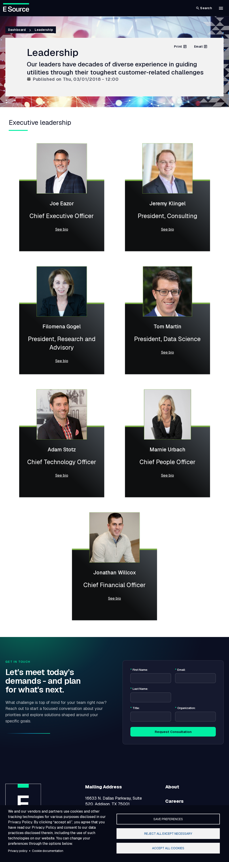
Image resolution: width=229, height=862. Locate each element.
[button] (221, 8)
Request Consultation (173, 732)
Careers (174, 801)
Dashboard (17, 30)
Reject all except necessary (168, 834)
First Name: (139, 670)
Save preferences (168, 819)
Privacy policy (18, 851)
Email (198, 47)
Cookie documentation (47, 851)
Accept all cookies (168, 848)
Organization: (185, 708)
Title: (135, 708)
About (172, 787)
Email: (180, 670)
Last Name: (139, 689)
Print (178, 47)
